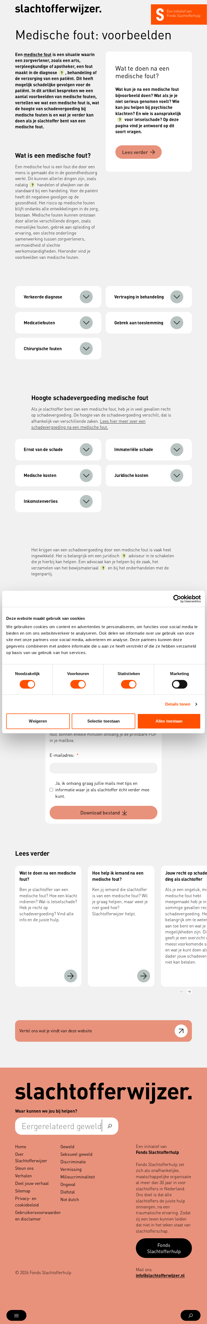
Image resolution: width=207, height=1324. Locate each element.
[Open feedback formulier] (181, 1030)
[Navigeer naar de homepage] (58, 9)
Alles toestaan (169, 721)
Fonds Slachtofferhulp (164, 1248)
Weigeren (38, 721)
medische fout (37, 54)
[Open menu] (16, 1315)
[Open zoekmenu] (191, 1315)
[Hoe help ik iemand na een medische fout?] (143, 975)
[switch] (78, 684)
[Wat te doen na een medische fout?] (70, 975)
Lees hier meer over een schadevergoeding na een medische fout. (88, 424)
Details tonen (177, 704)
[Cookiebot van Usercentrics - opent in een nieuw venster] (177, 599)
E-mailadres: (64, 755)
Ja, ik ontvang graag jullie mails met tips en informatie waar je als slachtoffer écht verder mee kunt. (102, 789)
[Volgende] (189, 991)
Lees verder (135, 152)
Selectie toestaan (103, 721)
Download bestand (100, 812)
